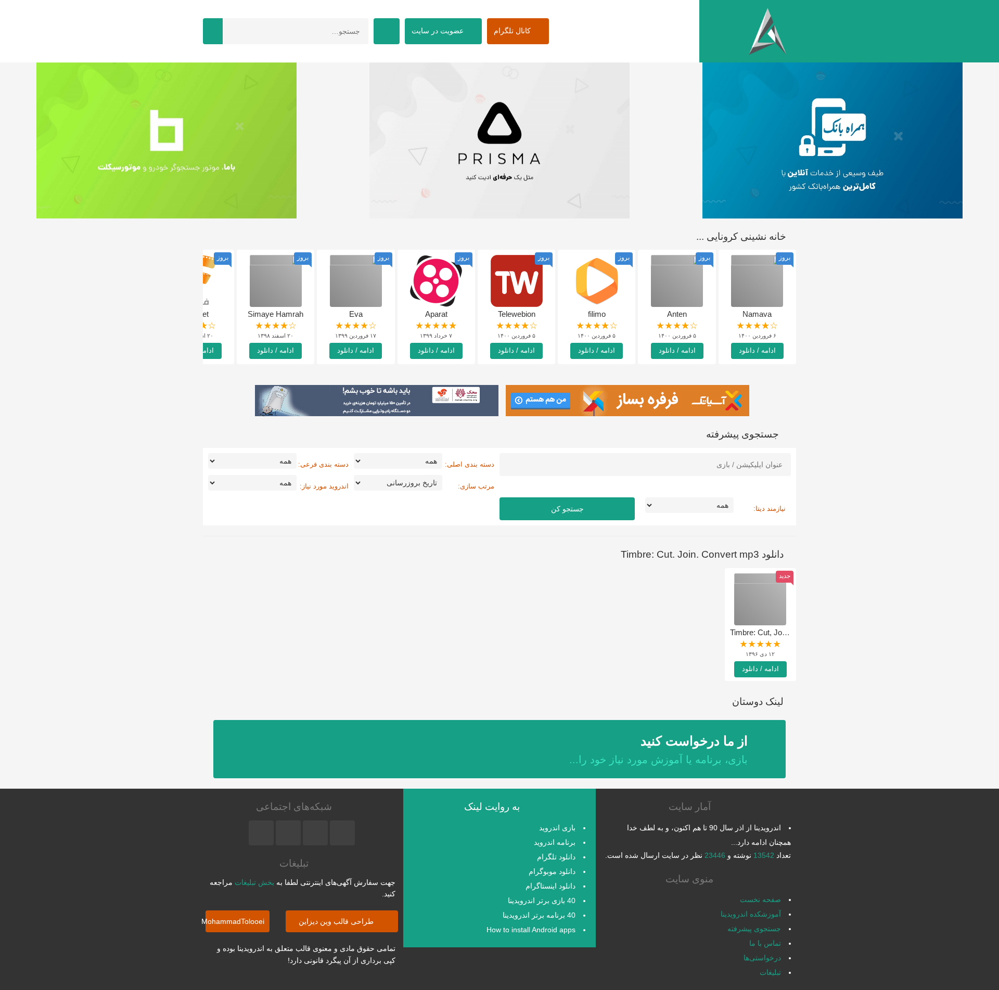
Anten (677, 314)
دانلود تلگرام (556, 857)
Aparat (436, 314)
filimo (597, 314)
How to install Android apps (530, 929)
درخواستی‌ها (762, 958)
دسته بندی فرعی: (323, 464)
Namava (757, 314)
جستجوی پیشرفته (754, 928)
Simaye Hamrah (275, 314)
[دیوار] (499, 140)
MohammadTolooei (235, 921)
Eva (356, 314)
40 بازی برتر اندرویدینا (541, 900)
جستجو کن (567, 509)
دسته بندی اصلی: (469, 464)
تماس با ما (765, 943)
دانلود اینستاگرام (550, 886)
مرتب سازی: (476, 486)
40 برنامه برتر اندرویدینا (539, 915)
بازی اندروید (557, 828)
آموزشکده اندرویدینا (751, 914)
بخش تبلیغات (254, 882)
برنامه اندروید (554, 842)
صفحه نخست (760, 899)
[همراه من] (832, 140)
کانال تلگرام (513, 31)
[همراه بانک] (166, 140)
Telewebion (516, 314)
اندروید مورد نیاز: (324, 486)
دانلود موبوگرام (552, 871)
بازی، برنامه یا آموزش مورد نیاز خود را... (658, 749)
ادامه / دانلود (757, 350)
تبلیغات (770, 972)
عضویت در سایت (439, 31)
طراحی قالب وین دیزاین (337, 921)
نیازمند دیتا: (769, 508)
